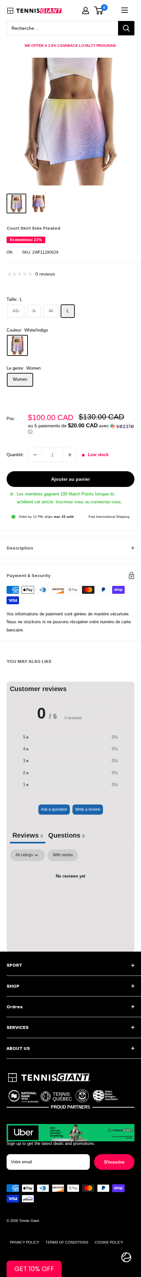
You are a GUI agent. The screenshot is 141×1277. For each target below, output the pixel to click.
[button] (81, 429)
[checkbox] (63, 855)
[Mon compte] (85, 10)
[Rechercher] (126, 28)
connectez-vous (106, 501)
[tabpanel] (70, 898)
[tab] (66, 836)
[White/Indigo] (17, 345)
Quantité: (15, 454)
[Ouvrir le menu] (124, 10)
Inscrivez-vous (70, 501)
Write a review (87, 809)
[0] (99, 10)
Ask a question (54, 809)
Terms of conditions (67, 1242)
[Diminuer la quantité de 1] (35, 455)
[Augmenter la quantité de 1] (70, 455)
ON (9, 252)
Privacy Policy (24, 1242)
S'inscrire (114, 1162)
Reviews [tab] (27, 835)
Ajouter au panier (70, 479)
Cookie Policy (109, 1242)
